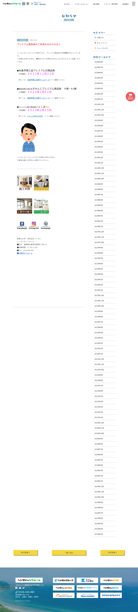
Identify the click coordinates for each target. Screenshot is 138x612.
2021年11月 (99, 364)
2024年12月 (99, 168)
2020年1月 (98, 481)
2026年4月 (98, 83)
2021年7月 (98, 385)
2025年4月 (98, 147)
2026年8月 (98, 62)
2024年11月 (99, 173)
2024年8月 (98, 189)
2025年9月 (98, 120)
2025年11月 (99, 109)
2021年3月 (98, 407)
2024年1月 (98, 226)
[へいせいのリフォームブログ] (31, 3)
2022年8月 (98, 316)
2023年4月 (98, 274)
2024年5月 (98, 205)
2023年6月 (98, 263)
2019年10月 (99, 497)
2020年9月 (98, 438)
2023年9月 (98, 247)
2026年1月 (98, 99)
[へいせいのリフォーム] (12, 3)
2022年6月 (98, 327)
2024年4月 (98, 210)
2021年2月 (98, 412)
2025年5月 (98, 141)
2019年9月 (98, 502)
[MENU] (133, 3)
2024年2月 (98, 221)
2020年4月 (98, 465)
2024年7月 (98, 194)
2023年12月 (99, 231)
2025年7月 (98, 131)
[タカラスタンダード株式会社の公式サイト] (87, 595)
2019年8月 (98, 507)
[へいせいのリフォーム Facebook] (23, 3)
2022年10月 (99, 306)
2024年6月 (98, 200)
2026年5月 (98, 78)
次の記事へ (112, 552)
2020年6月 (98, 454)
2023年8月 (98, 253)
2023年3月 (98, 279)
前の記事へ (25, 552)
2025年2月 (98, 157)
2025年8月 (98, 125)
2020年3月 (98, 470)
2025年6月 (98, 136)
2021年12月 (99, 359)
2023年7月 (98, 258)
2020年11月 (99, 428)
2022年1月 (98, 354)
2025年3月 (98, 152)
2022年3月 (98, 343)
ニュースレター (103, 48)
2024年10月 (99, 178)
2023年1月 (98, 290)
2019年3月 (98, 534)
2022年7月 (98, 322)
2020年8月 (98, 444)
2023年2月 (98, 284)
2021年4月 (98, 401)
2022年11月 (99, 300)
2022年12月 (99, 295)
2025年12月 (99, 104)
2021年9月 (98, 375)
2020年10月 (99, 433)
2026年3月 (98, 88)
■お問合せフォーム (24, 253)
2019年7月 (98, 513)
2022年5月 (98, 332)
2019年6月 (98, 518)
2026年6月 (98, 72)
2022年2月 (98, 348)
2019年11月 (99, 491)
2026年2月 (98, 94)
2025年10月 (99, 115)
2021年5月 (98, 396)
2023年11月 (99, 237)
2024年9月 (98, 184)
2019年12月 (99, 486)
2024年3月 (98, 216)
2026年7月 (98, 67)
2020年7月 (98, 449)
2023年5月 (98, 269)
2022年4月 (98, 338)
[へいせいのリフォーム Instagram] (27, 3)
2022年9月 (98, 311)
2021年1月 (98, 417)
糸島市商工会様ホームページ (38, 79)
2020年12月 (99, 422)
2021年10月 (99, 369)
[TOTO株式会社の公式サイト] (111, 595)
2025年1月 (98, 162)
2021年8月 (98, 380)
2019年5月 (98, 523)
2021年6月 (98, 391)
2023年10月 (99, 242)
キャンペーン (102, 43)
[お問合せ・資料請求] (130, 96)
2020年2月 (98, 476)
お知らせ (100, 37)
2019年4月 (98, 529)
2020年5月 (98, 460)
